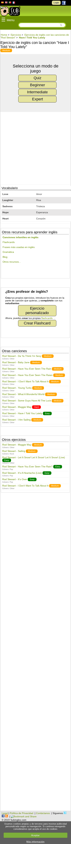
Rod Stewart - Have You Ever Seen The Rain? (27, 466)
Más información (35, 841)
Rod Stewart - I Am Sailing (16, 419)
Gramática (8, 252)
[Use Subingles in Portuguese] (10, 3)
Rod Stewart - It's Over (14, 479)
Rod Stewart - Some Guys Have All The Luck (26, 400)
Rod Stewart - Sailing (13, 451)
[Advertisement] (35, 653)
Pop (11, 469)
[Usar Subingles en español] (2, 3)
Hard (36, 407)
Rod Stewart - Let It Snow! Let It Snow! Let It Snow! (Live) (33, 457)
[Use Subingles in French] (13, 3)
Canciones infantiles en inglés (20, 237)
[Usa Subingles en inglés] (6, 3)
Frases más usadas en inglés (19, 247)
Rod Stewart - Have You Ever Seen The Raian (27, 375)
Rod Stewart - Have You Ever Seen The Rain (26, 368)
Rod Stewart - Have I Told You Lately (22, 413)
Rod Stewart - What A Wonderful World (23, 394)
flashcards (47, 318)
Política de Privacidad (21, 813)
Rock (12, 454)
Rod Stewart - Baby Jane (15, 362)
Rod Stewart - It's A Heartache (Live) (22, 473)
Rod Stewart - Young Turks (17, 387)
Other (12, 359)
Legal (5, 813)
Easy (47, 413)
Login (56, 3)
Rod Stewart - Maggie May (16, 407)
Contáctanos (43, 813)
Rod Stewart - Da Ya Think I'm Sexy (21, 356)
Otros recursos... (12, 261)
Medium (6, 50)
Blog (5, 257)
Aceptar (35, 835)
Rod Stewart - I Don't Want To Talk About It (25, 381)
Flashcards (9, 242)
